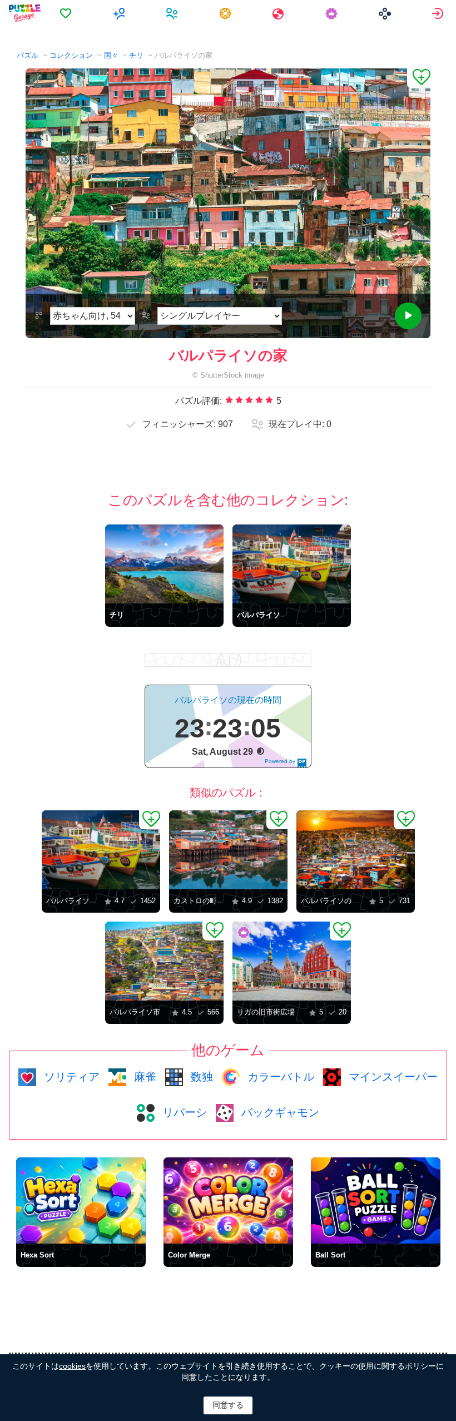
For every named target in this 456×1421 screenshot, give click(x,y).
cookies (72, 1365)
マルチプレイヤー (120, 13)
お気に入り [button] (67, 13)
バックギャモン (278, 1112)
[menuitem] (67, 13)
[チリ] (164, 563)
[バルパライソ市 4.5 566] (164, 961)
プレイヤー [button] (173, 13)
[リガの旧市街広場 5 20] (291, 961)
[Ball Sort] (375, 1200)
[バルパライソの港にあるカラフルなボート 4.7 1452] (101, 849)
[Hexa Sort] (81, 1200)
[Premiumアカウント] (333, 13)
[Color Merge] (228, 1200)
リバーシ (183, 1112)
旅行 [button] (279, 13)
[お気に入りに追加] (418, 78)
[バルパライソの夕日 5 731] (355, 849)
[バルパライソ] (291, 563)
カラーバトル (279, 1077)
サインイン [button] (439, 13)
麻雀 (143, 1077)
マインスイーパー (391, 1077)
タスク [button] (227, 13)
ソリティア (70, 1077)
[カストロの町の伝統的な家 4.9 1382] (228, 849)
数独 (200, 1077)
